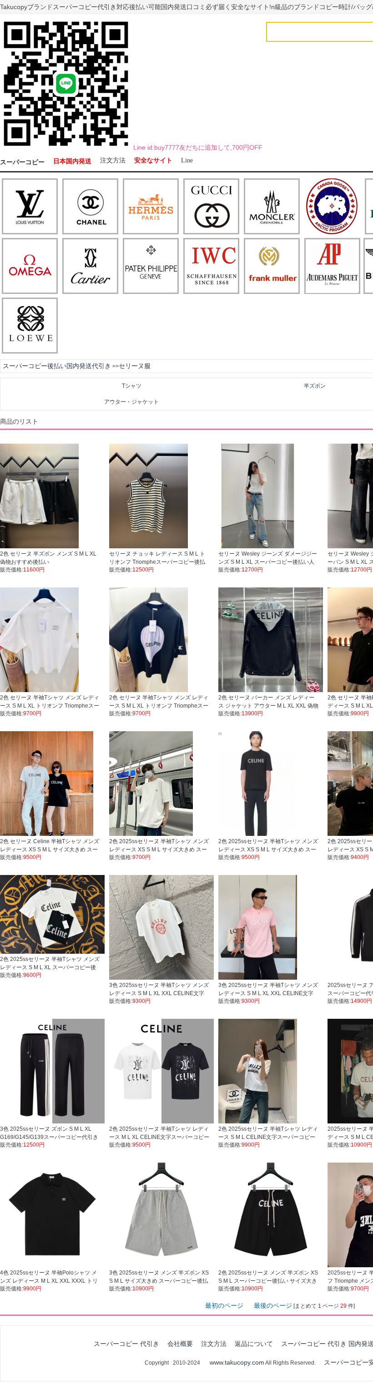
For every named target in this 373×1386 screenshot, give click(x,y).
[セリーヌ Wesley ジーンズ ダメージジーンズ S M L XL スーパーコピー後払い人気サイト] (257, 546)
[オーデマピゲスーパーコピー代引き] (332, 266)
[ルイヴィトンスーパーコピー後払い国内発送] (30, 207)
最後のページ (273, 1305)
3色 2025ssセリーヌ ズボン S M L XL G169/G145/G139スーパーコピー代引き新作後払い (49, 1137)
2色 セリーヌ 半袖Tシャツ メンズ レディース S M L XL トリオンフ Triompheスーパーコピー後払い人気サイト (49, 705)
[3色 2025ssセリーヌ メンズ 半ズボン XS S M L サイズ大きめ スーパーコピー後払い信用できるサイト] (161, 1265)
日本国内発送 (72, 161)
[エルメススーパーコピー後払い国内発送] (151, 207)
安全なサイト (153, 160)
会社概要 (180, 1343)
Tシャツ (131, 386)
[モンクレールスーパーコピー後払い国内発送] (272, 207)
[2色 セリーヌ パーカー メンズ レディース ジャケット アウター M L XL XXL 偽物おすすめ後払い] (270, 690)
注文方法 (113, 160)
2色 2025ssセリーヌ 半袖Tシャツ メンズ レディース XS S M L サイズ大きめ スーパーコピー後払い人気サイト (159, 849)
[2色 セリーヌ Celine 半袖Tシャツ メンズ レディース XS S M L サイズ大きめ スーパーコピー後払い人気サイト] (46, 834)
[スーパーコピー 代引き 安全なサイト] (66, 148)
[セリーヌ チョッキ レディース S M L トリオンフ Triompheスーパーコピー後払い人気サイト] (148, 546)
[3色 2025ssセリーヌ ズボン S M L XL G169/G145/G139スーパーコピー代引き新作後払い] (52, 1121)
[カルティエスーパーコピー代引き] (90, 266)
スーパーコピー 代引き (126, 1343)
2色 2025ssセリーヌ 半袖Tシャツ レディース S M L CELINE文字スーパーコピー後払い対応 (268, 1137)
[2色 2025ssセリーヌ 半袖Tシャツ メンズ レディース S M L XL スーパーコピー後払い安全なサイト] (52, 952)
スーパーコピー (22, 162)
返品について (254, 1343)
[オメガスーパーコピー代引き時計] (30, 266)
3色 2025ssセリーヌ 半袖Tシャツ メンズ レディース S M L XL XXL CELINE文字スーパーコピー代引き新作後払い (268, 993)
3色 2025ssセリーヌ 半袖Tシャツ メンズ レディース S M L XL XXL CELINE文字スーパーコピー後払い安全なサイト (159, 993)
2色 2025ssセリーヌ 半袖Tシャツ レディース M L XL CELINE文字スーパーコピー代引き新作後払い (159, 1137)
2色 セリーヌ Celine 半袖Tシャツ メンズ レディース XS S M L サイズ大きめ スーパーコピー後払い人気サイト (49, 849)
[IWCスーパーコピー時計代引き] (211, 266)
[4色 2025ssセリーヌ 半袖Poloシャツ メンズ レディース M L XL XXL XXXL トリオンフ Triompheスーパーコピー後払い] (52, 1265)
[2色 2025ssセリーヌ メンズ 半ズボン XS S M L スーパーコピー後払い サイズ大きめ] (270, 1265)
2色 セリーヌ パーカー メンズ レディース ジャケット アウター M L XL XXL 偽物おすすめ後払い (268, 705)
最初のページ (224, 1305)
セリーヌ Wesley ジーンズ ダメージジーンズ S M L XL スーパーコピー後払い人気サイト (267, 562)
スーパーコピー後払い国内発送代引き (57, 365)
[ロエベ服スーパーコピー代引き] (30, 326)
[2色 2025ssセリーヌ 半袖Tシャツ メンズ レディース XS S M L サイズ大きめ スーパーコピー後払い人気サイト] (151, 834)
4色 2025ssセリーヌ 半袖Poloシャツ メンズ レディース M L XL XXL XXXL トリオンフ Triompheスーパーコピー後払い (49, 1281)
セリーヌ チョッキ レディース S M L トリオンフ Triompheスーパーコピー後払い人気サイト (157, 562)
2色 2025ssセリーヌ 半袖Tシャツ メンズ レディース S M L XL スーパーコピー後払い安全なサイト (50, 967)
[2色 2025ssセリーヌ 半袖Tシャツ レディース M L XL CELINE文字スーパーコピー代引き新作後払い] (161, 1121)
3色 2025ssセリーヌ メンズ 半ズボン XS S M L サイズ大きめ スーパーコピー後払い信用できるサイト (159, 1281)
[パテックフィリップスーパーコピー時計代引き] (151, 266)
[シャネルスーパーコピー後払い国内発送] (90, 207)
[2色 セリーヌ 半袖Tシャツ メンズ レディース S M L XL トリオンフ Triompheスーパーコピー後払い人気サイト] (39, 690)
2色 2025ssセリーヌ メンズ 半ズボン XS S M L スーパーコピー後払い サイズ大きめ (268, 1281)
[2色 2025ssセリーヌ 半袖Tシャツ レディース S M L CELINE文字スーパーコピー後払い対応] (257, 1121)
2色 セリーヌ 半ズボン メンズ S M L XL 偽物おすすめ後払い (48, 558)
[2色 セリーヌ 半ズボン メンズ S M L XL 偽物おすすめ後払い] (39, 546)
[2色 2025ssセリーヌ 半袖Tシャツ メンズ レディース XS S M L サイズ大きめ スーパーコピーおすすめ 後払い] (261, 834)
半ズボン (315, 386)
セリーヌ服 (135, 365)
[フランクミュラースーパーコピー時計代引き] (272, 266)
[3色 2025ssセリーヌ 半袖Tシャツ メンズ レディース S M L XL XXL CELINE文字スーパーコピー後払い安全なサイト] (161, 978)
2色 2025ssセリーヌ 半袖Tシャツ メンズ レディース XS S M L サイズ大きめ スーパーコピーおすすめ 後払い (268, 849)
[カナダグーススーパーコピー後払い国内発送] (332, 207)
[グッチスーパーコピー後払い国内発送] (211, 207)
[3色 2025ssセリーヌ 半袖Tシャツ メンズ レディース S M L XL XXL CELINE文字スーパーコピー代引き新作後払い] (257, 978)
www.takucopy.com (237, 1362)
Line (187, 160)
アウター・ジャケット (131, 402)
